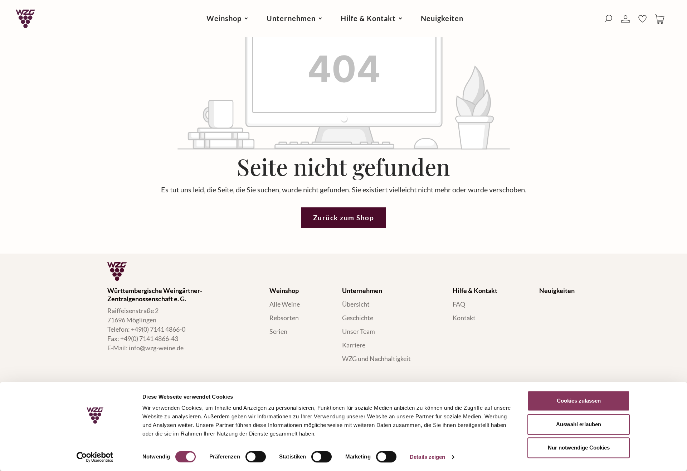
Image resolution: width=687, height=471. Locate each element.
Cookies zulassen (579, 401)
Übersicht (356, 304)
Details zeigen (427, 457)
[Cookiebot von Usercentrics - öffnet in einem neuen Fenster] (95, 457)
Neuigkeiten (557, 290)
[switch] (255, 456)
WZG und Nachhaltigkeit (376, 358)
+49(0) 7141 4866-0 (158, 329)
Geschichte (357, 317)
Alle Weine (284, 304)
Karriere (353, 345)
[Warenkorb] (660, 19)
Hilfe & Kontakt (475, 290)
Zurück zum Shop (343, 217)
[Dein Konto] (625, 19)
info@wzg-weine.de (156, 347)
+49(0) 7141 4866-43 (149, 338)
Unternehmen (362, 290)
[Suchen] (608, 19)
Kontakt (464, 317)
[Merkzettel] (643, 19)
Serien (278, 331)
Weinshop (284, 290)
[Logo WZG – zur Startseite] (25, 19)
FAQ (459, 304)
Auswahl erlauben (578, 424)
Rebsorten (284, 317)
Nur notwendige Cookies (579, 447)
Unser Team (358, 331)
